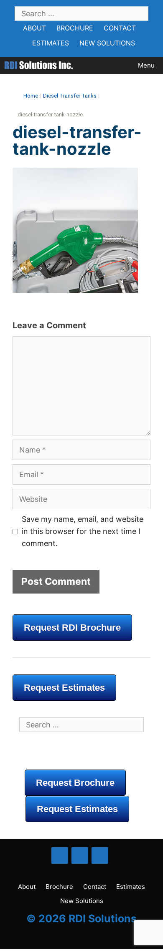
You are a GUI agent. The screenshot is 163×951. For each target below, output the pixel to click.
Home (30, 96)
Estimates (50, 43)
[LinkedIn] (79, 855)
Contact (120, 28)
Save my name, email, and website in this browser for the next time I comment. (82, 531)
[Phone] (100, 855)
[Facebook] (59, 855)
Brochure (74, 28)
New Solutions (107, 43)
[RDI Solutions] (38, 65)
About (34, 28)
